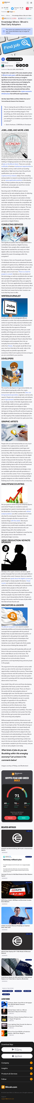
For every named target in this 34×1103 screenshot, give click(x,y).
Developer (18, 991)
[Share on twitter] (20, 65)
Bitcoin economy (7, 991)
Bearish (10, 818)
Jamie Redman (9, 65)
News (3, 15)
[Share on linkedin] (26, 65)
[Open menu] (31, 2)
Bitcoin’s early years (9, 75)
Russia (10, 346)
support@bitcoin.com (7, 1098)
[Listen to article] (3, 59)
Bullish (23, 818)
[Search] (27, 2)
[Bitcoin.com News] (6, 3)
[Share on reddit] (23, 65)
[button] (21, 59)
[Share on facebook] (17, 65)
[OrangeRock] (11, 12)
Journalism (6, 994)
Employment (27, 991)
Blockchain (8, 15)
